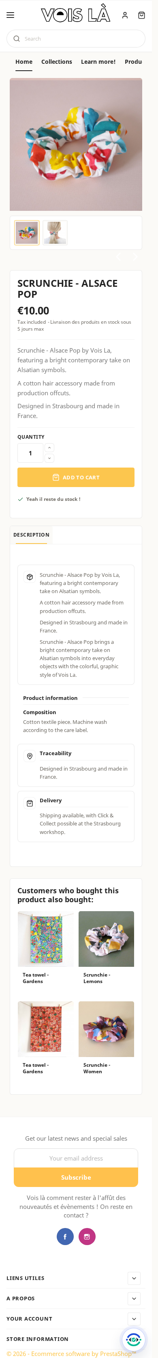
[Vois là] (76, 14)
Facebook (65, 1236)
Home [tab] (23, 61)
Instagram (87, 1236)
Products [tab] (137, 61)
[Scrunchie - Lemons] (107, 939)
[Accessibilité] (133, 1340)
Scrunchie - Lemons (96, 978)
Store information (37, 1339)
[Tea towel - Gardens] (46, 939)
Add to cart (81, 477)
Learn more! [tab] (98, 61)
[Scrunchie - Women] (107, 1029)
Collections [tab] (56, 61)
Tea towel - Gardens (36, 978)
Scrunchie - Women (96, 1068)
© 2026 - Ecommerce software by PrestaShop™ (71, 1353)
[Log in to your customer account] (125, 15)
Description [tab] (31, 534)
